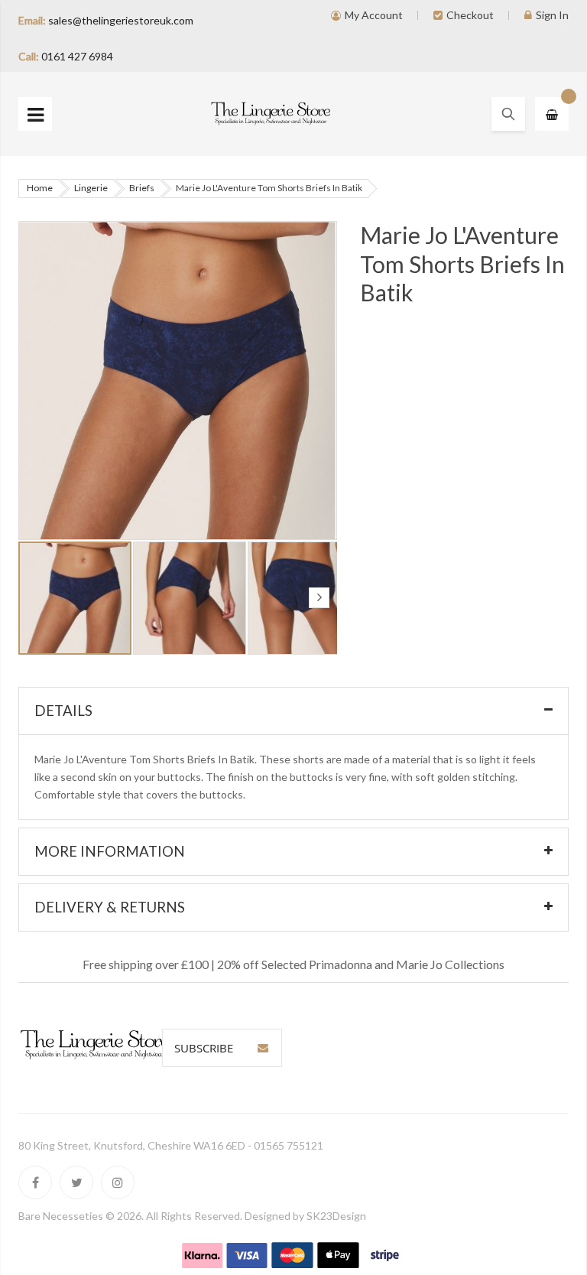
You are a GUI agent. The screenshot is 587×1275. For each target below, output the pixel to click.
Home (40, 188)
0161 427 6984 (77, 56)
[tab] (293, 711)
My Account (374, 14)
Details (63, 710)
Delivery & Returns (109, 907)
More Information (109, 851)
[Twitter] (76, 1182)
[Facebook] (35, 1182)
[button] (190, 598)
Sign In (552, 14)
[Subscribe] (263, 1048)
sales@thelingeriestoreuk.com (120, 20)
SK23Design (336, 1215)
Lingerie (91, 188)
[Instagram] (118, 1182)
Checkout (470, 14)
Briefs (141, 188)
